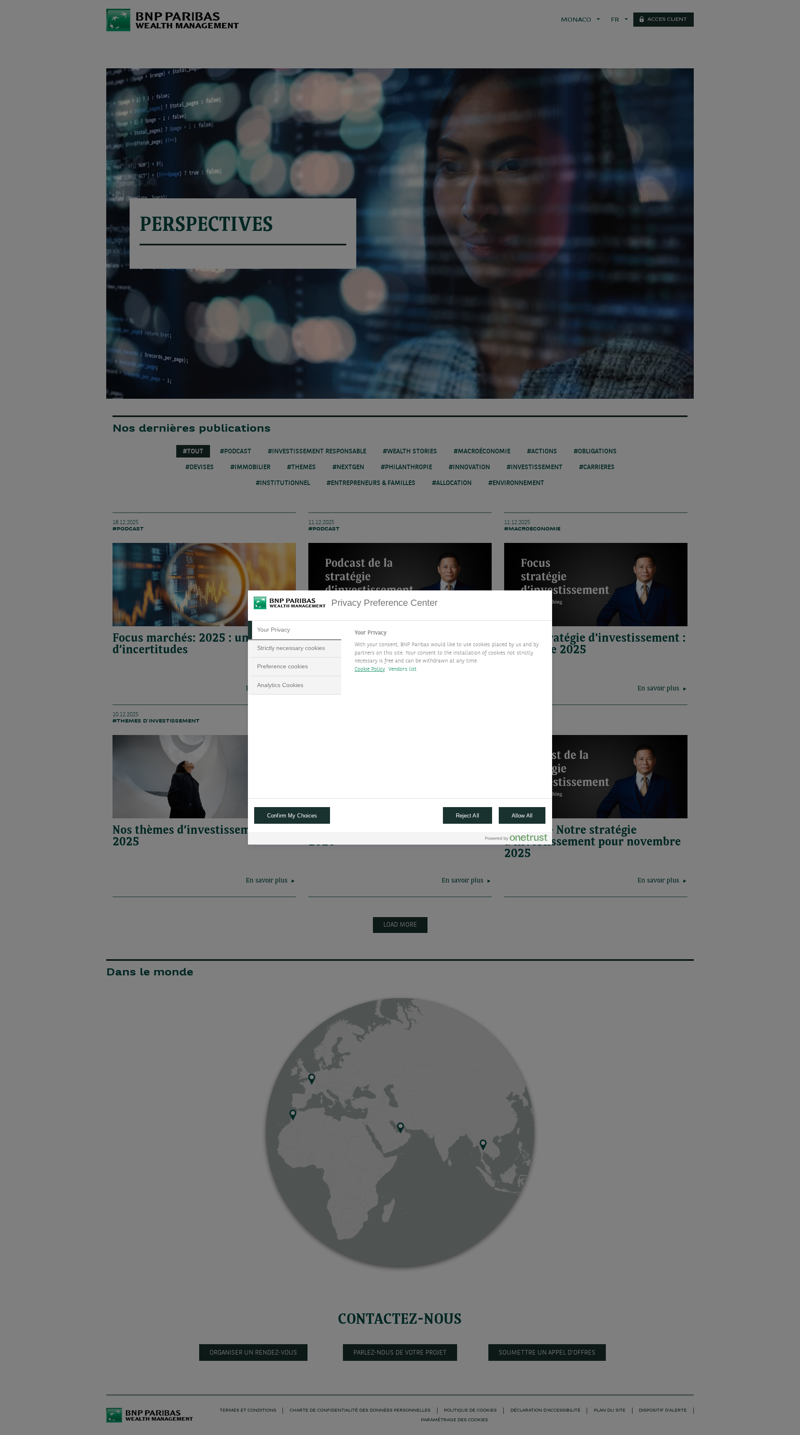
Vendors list (402, 669)
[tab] (294, 630)
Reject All (467, 815)
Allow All (522, 815)
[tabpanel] (449, 653)
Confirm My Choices (292, 815)
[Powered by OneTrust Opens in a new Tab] (516, 839)
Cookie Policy (370, 669)
